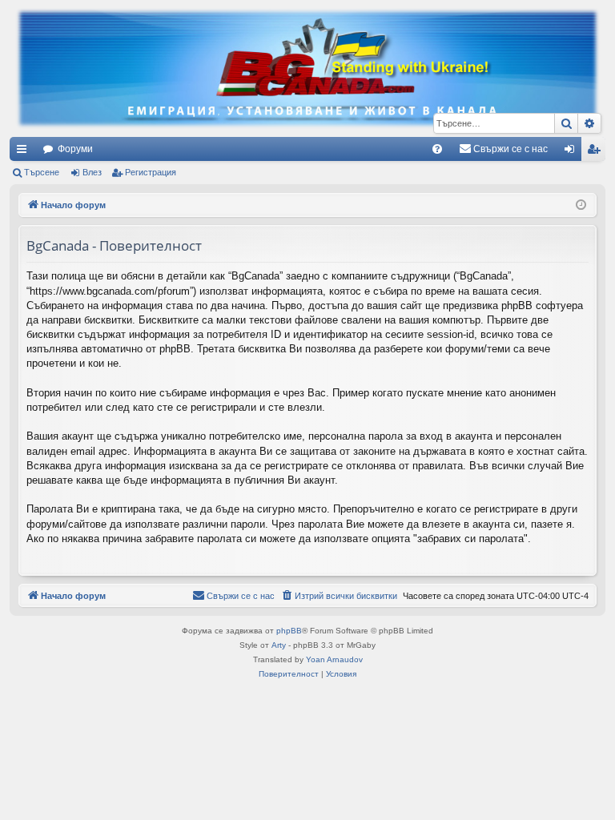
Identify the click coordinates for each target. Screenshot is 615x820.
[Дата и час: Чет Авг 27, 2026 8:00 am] (581, 205)
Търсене (41, 172)
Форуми (75, 149)
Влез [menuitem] (572, 152)
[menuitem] (437, 149)
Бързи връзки (25, 152)
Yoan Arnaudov (334, 659)
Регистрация (150, 172)
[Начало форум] (307, 68)
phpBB (289, 630)
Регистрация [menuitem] (596, 152)
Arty (278, 645)
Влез (92, 172)
